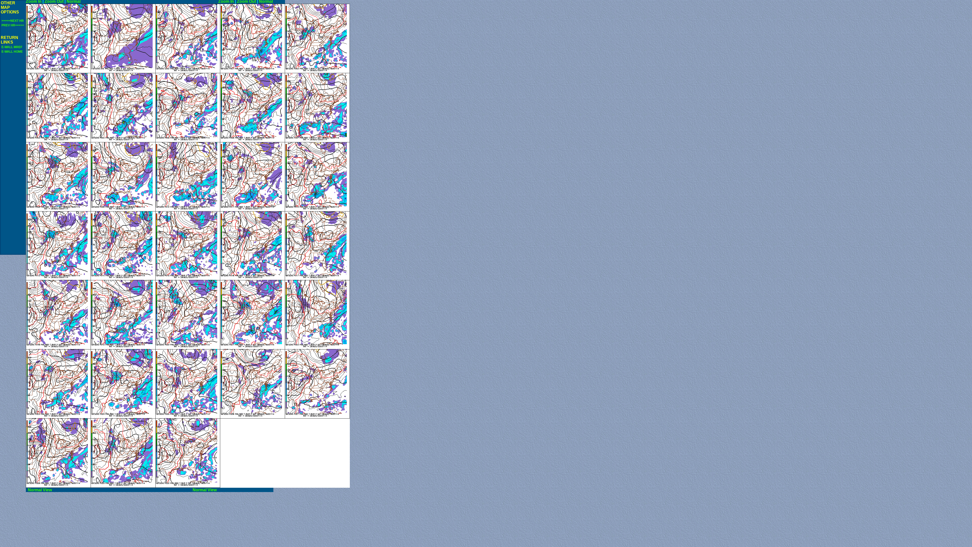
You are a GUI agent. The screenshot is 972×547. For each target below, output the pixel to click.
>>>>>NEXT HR (13, 21)
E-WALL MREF (12, 47)
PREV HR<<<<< (13, 25)
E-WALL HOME (12, 51)
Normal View (108, 490)
